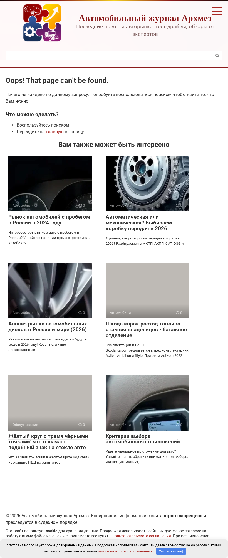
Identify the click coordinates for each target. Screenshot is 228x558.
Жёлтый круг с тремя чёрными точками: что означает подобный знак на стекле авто (48, 442)
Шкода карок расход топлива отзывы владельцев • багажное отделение (146, 329)
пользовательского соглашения (141, 536)
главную (55, 131)
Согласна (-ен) (171, 551)
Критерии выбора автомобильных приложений (143, 439)
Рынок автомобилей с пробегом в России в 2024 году (49, 220)
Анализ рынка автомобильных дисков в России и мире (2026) (47, 326)
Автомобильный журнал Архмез (145, 17)
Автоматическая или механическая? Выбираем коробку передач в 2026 (139, 223)
